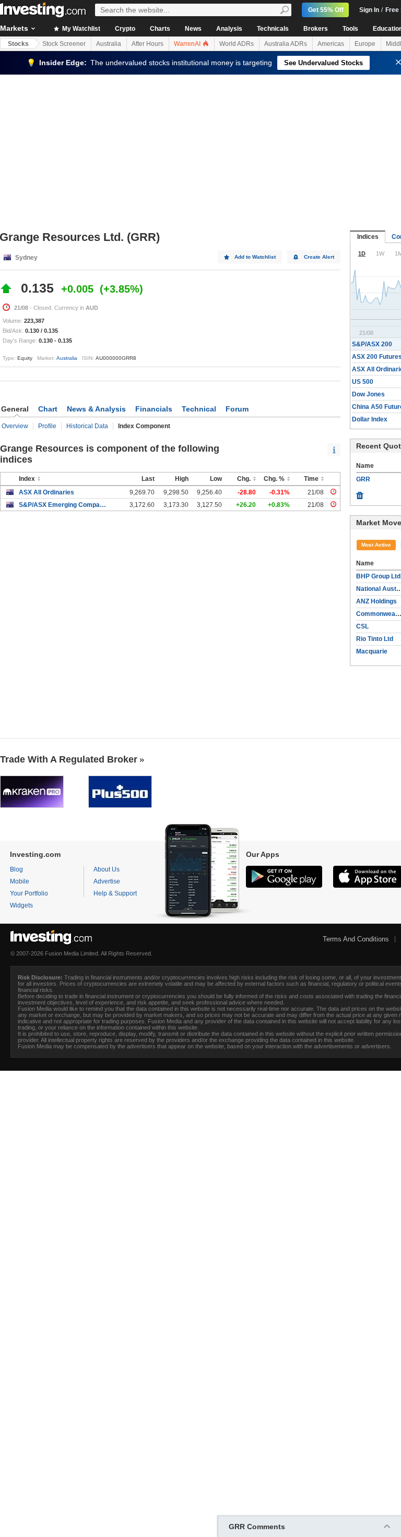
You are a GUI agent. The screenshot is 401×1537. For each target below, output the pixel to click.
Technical (199, 409)
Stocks (18, 43)
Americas (330, 43)
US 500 (362, 381)
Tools (350, 28)
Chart (47, 409)
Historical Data (87, 426)
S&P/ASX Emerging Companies (63, 505)
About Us (106, 869)
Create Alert (319, 257)
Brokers (315, 28)
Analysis (229, 28)
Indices (368, 236)
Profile (47, 426)
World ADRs (236, 43)
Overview (15, 426)
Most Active (376, 545)
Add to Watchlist (255, 257)
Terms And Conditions (356, 939)
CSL (362, 626)
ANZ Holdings (376, 601)
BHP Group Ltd (378, 576)
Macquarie (371, 651)
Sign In (369, 10)
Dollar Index (369, 419)
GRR (363, 479)
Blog (16, 869)
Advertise (106, 881)
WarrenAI (188, 43)
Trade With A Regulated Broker (68, 759)
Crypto (125, 28)
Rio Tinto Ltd (374, 639)
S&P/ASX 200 (372, 344)
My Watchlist (80, 28)
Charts (160, 28)
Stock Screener (64, 43)
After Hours (147, 43)
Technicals (273, 28)
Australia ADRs (285, 43)
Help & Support (115, 893)
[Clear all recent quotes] (359, 493)
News (193, 28)
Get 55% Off (326, 10)
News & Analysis (96, 409)
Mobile (19, 881)
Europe (365, 43)
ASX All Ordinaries (46, 492)
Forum (237, 409)
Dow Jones (368, 394)
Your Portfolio (29, 893)
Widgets (21, 905)
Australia (108, 43)
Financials (153, 409)
